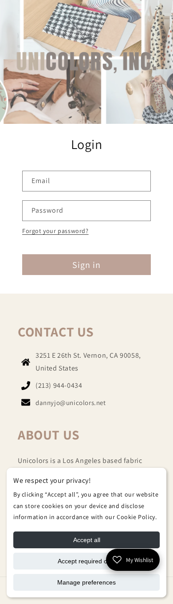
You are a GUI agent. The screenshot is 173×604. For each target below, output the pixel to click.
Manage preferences (86, 582)
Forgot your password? (55, 231)
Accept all (86, 539)
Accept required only (86, 561)
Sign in (86, 265)
